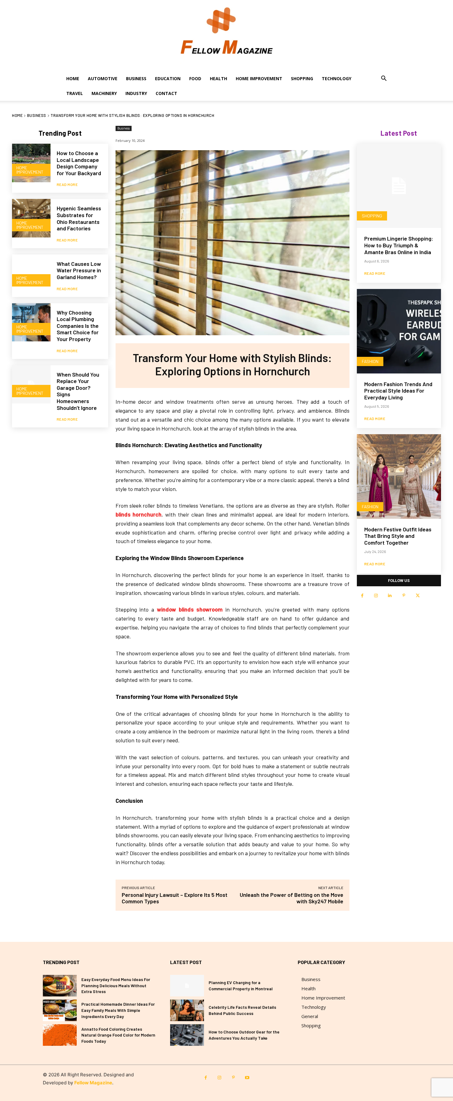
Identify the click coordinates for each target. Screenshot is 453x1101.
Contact (166, 93)
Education (168, 78)
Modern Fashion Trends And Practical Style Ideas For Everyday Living (398, 391)
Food (195, 78)
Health (218, 78)
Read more (67, 184)
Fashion (370, 361)
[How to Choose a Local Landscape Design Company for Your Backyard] (31, 163)
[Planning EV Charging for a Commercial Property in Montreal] (187, 985)
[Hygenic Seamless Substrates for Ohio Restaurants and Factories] (31, 218)
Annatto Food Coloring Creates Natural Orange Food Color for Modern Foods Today (118, 1035)
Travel (74, 93)
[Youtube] (247, 1077)
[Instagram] (376, 595)
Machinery (104, 93)
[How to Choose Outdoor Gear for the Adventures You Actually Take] (187, 1035)
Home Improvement (259, 78)
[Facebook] (362, 595)
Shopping (302, 78)
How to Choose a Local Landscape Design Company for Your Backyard (79, 163)
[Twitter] (417, 595)
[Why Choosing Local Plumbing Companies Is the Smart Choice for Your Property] (31, 322)
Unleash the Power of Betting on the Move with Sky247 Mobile (291, 898)
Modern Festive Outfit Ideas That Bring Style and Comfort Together (397, 536)
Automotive (102, 78)
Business (136, 78)
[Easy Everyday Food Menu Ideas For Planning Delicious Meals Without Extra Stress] (60, 985)
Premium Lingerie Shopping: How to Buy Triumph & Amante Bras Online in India (398, 245)
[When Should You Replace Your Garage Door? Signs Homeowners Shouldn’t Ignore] (31, 384)
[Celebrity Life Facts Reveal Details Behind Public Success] (187, 1010)
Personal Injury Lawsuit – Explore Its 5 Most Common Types (174, 898)
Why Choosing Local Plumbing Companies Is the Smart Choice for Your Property (78, 325)
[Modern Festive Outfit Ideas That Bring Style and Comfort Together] (399, 476)
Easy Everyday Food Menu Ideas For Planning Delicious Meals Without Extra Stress (115, 985)
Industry (136, 93)
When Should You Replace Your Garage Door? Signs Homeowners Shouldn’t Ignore (78, 391)
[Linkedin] (390, 595)
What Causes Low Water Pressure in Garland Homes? (79, 270)
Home (72, 78)
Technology (336, 78)
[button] (383, 79)
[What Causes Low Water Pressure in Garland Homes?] (31, 273)
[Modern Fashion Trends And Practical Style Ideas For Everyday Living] (399, 331)
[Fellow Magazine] (226, 35)
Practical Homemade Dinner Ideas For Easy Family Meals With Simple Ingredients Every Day (118, 1010)
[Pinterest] (403, 595)
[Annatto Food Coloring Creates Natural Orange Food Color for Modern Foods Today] (60, 1035)
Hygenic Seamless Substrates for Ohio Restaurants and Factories (79, 218)
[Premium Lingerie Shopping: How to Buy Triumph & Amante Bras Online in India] (399, 186)
